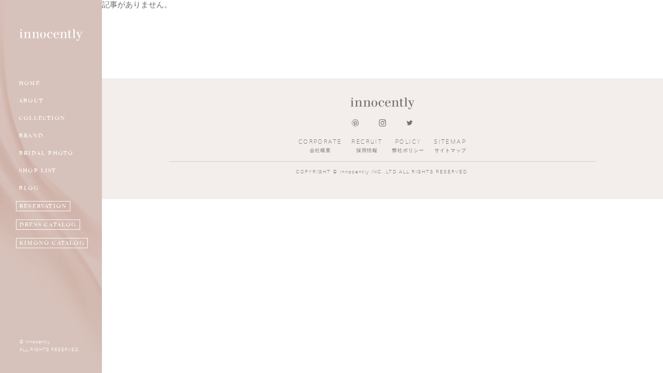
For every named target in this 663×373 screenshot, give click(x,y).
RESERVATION (43, 206)
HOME (29, 83)
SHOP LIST (37, 170)
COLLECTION (42, 118)
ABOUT (31, 100)
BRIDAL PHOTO (46, 153)
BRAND (31, 135)
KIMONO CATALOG (51, 243)
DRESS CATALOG (48, 224)
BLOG (29, 188)
